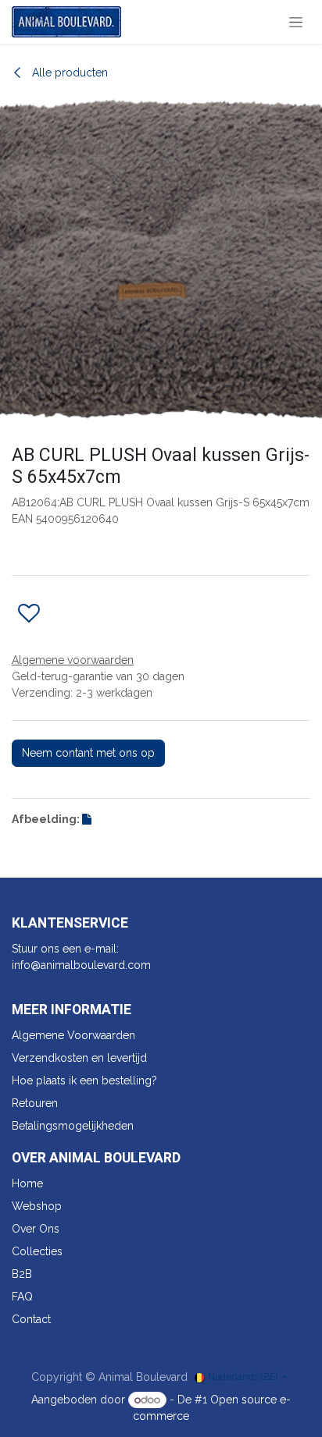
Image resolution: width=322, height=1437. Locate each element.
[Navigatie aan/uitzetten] (295, 22)
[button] (29, 614)
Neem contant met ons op (88, 753)
